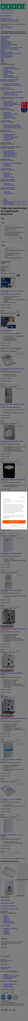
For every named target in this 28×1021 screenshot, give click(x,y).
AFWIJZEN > (23, 497)
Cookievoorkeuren (14, 525)
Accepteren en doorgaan (14, 521)
